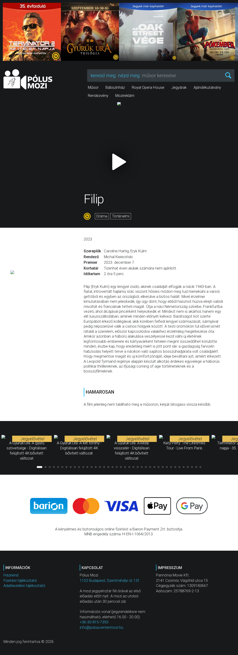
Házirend (10, 575)
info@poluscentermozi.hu (101, 627)
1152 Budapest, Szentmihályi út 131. (110, 580)
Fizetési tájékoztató (20, 580)
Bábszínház (115, 87)
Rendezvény (98, 95)
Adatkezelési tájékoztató (24, 585)
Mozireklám (124, 95)
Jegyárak (179, 87)
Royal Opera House (148, 87)
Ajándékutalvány (207, 87)
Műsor (93, 87)
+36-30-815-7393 (94, 622)
